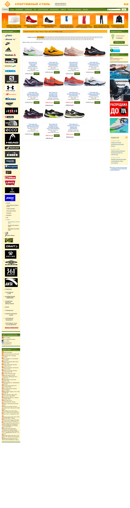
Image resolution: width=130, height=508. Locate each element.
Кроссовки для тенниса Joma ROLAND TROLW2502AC (32, 64)
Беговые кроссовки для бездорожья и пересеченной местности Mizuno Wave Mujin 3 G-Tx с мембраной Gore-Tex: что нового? (10, 431)
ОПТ (35, 9)
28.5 (56, 37)
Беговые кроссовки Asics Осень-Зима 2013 (9, 386)
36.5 (96, 37)
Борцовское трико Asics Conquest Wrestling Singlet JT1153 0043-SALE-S (66, 27)
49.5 (90, 39)
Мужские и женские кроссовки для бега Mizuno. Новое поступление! (118, 161)
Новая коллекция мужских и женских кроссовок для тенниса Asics (118, 152)
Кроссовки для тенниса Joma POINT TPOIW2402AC (94, 94)
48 (85, 39)
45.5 (74, 39)
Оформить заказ (119, 42)
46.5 (77, 39)
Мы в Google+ (7, 337)
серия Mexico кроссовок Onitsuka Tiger (9, 380)
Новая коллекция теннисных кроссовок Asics (10, 368)
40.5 (48, 39)
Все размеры (40, 37)
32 (72, 37)
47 (79, 39)
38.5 (40, 39)
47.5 (82, 39)
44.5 (69, 39)
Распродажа (19, 9)
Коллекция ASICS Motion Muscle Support (9, 389)
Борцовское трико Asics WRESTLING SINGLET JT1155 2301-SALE (84, 27)
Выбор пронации (7, 352)
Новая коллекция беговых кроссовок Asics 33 (9, 371)
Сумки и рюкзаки (10, 208)
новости (115, 137)
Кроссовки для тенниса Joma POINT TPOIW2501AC (94, 64)
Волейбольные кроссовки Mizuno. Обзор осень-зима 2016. (10, 411)
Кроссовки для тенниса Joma (53, 31)
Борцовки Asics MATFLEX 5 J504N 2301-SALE (31, 26)
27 (53, 37)
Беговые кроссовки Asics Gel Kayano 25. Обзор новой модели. (10, 436)
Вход (111, 57)
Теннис (41, 31)
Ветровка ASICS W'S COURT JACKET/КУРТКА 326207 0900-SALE (119, 27)
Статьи (12, 9)
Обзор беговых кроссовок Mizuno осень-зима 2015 (9, 395)
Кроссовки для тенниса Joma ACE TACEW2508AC (53, 64)
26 (48, 37)
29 (59, 37)
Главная (5, 9)
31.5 (69, 37)
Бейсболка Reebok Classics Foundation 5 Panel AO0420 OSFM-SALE (14, 27)
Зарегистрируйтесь (116, 59)
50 (92, 39)
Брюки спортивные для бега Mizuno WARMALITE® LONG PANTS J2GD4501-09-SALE (101, 27)
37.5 (101, 37)
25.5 (46, 37)
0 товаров (119, 38)
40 (45, 39)
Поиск (110, 9)
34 (82, 37)
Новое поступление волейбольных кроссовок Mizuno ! (117, 144)
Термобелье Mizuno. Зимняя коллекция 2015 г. (10, 398)
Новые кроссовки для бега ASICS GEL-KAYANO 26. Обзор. (10, 439)
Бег (7, 217)
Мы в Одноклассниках (9, 339)
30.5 (64, 37)
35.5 (90, 37)
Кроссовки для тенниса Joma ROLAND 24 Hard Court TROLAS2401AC (53, 126)
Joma (36, 31)
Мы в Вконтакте (7, 342)
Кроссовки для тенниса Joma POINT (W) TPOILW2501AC (33, 94)
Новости (63, 9)
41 (50, 39)
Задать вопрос (54, 9)
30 (61, 37)
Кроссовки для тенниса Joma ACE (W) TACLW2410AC (73, 94)
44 (66, 39)
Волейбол (8, 215)
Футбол (8, 203)
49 (87, 39)
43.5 (63, 39)
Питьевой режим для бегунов (11, 354)
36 (93, 37)
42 (55, 39)
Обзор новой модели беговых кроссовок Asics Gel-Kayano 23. (10, 420)
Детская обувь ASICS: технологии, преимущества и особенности (9, 377)
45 (71, 39)
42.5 (58, 39)
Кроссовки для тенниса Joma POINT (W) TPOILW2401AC (33, 125)
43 (60, 39)
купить (36, 73)
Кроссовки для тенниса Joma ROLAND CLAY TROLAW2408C (53, 94)
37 (98, 37)
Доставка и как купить (74, 9)
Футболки (8, 213)
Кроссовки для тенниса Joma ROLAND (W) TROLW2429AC (73, 64)
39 (42, 39)
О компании (28, 9)
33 (77, 37)
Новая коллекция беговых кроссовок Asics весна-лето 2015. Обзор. (11, 408)
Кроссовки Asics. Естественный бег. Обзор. (9, 401)
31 (66, 37)
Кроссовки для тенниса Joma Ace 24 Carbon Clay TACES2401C (73, 126)
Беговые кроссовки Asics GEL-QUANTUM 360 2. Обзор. (11, 417)
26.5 (51, 37)
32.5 (75, 37)
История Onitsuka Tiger (9, 373)
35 (88, 37)
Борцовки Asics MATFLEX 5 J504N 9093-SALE (48, 26)
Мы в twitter (6, 341)
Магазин (85, 9)
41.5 (53, 39)
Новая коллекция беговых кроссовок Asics (9, 365)
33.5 (80, 37)
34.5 (85, 37)
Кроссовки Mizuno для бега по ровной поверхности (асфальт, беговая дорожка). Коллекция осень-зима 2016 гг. (10, 425)
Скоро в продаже (43, 9)
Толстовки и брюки (11, 210)
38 (37, 39)
